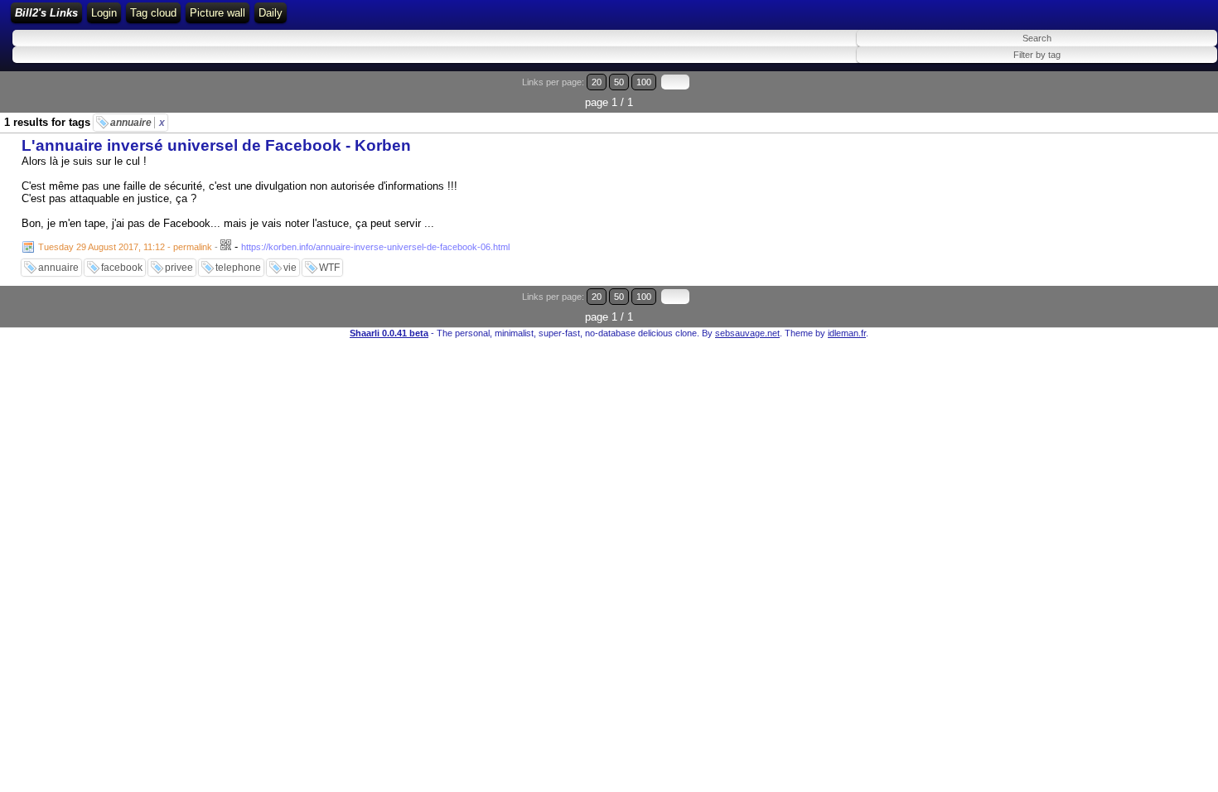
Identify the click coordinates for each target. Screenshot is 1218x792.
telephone (238, 267)
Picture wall (217, 13)
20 (597, 82)
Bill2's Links (46, 13)
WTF (329, 267)
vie (290, 267)
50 (619, 82)
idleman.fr (847, 333)
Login (104, 13)
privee (179, 267)
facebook (122, 267)
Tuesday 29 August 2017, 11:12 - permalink (125, 247)
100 (643, 82)
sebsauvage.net (747, 333)
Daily (271, 13)
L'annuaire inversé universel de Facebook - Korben (216, 145)
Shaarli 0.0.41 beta (389, 333)
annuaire (137, 122)
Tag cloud (153, 13)
